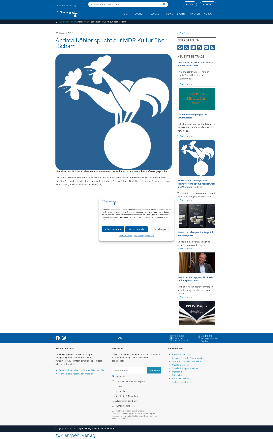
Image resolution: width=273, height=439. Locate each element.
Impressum (149, 235)
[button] (180, 47)
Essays (118, 386)
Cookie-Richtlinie (125, 235)
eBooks (155, 14)
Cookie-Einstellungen (181, 381)
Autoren (195, 14)
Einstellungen (160, 229)
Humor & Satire (122, 406)
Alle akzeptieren (113, 229)
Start (127, 14)
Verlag (208, 14)
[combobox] (125, 4)
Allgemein (120, 376)
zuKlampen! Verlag (75, 435)
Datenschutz (139, 235)
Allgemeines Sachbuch (126, 401)
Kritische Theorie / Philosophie (130, 381)
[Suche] (165, 4)
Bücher (139, 14)
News (169, 14)
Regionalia (120, 391)
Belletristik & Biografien (126, 396)
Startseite (63, 21)
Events (181, 14)
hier (164, 181)
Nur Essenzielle (136, 229)
